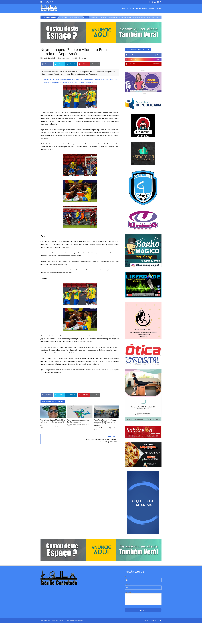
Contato (159, 620)
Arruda (133, 17)
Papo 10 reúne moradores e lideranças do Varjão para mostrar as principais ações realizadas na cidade (92, 17)
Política (158, 8)
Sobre (152, 620)
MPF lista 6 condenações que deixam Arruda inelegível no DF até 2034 (161, 17)
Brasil (132, 8)
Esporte (144, 8)
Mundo (138, 8)
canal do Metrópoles (54, 372)
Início (123, 8)
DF (127, 8)
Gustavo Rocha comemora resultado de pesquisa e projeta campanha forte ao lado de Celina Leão (80, 79)
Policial (152, 8)
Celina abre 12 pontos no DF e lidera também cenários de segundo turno (70, 82)
